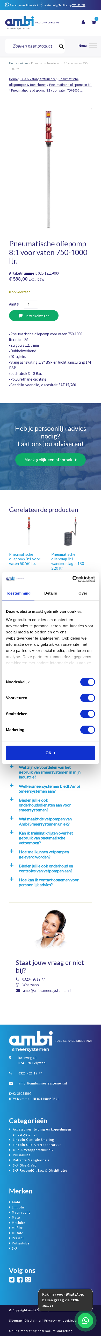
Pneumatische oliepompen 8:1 (70, 85)
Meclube (18, 1223)
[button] (49, 772)
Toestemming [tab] (18, 593)
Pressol (18, 1238)
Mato (16, 1217)
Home (13, 63)
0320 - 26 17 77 (78, 5)
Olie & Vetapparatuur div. (38, 79)
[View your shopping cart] (93, 22)
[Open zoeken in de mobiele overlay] (35, 46)
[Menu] (87, 46)
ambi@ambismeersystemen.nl (46, 990)
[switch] (87, 698)
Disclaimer (33, 1320)
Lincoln (18, 1207)
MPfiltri (18, 1228)
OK (49, 753)
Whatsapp (30, 984)
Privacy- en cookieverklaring (66, 1320)
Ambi (16, 1202)
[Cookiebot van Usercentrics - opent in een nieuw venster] (72, 579)
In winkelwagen (37, 315)
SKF (15, 1248)
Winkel (24, 63)
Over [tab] (82, 593)
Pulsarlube (20, 1243)
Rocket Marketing (58, 1331)
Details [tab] (50, 593)
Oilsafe (17, 1233)
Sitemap (15, 1320)
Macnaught (21, 1212)
